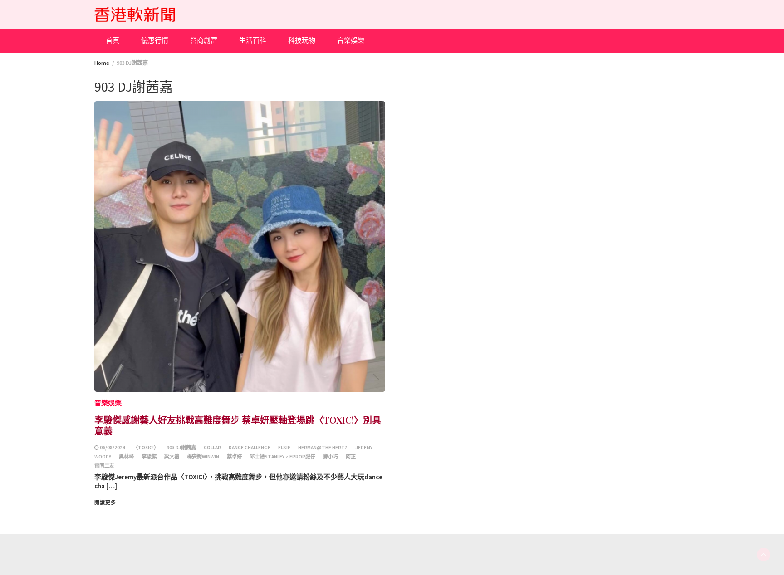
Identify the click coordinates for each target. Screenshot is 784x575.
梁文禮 (171, 456)
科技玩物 (301, 40)
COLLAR (212, 447)
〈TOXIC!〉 (146, 447)
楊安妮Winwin (203, 456)
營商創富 (203, 40)
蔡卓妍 (234, 456)
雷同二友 (104, 466)
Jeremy (363, 447)
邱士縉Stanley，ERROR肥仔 (282, 456)
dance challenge (249, 447)
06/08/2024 (112, 447)
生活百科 (252, 40)
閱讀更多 (105, 502)
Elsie (284, 447)
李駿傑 (149, 456)
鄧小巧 (330, 456)
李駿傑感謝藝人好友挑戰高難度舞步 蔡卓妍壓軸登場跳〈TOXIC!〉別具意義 (237, 425)
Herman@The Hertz (323, 447)
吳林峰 (126, 456)
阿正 (351, 456)
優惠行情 (154, 40)
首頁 (112, 40)
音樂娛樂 (350, 40)
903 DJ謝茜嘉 (181, 447)
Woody (102, 456)
